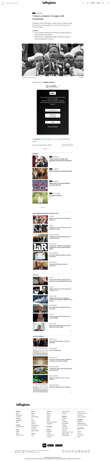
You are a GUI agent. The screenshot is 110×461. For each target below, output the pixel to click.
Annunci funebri (46, 450)
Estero (18, 429)
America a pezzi (19, 435)
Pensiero (49, 415)
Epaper (98, 2)
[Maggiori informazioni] (59, 86)
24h (78, 429)
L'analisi (48, 433)
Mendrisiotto (19, 420)
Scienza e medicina (81, 413)
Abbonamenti (17, 450)
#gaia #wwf (80, 421)
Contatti (33, 450)
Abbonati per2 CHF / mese (53, 115)
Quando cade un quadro (67, 432)
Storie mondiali (34, 425)
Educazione (80, 415)
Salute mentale (65, 433)
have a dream (35, 145)
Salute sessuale (65, 435)
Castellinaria (49, 423)
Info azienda (80, 435)
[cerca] (83, 3)
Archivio (79, 431)
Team (78, 436)
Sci (32, 418)
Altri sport (33, 423)
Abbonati (93, 2)
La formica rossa (50, 435)
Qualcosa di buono (81, 416)
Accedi (52, 122)
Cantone (18, 411)
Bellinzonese (19, 415)
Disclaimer (23, 450)
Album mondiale (35, 430)
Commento (49, 431)
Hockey (33, 413)
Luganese (18, 418)
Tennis (32, 420)
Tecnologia (64, 421)
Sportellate (33, 427)
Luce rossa (33, 429)
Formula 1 (33, 422)
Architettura (64, 426)
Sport (32, 411)
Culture (33, 433)
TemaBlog (80, 419)
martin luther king (42, 145)
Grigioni (17, 422)
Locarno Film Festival (51, 422)
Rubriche (64, 416)
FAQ (36, 450)
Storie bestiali (65, 423)
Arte (32, 435)
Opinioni (49, 429)
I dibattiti (64, 413)
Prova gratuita (53, 110)
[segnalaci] (88, 3)
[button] (63, 451)
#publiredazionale (81, 423)
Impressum (28, 450)
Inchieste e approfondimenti (66, 418)
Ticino (17, 413)
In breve (79, 433)
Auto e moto (65, 428)
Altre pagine (80, 428)
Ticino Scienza (80, 411)
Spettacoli (49, 411)
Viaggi (63, 419)
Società (48, 418)
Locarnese (18, 416)
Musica (48, 420)
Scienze (48, 416)
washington (49, 145)
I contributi (49, 436)
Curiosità (64, 425)
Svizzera (18, 425)
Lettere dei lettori (66, 411)
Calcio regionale (35, 416)
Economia (49, 426)
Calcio (32, 415)
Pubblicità (40, 450)
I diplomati (64, 430)
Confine (18, 431)
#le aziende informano (82, 425)
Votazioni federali (20, 426)
